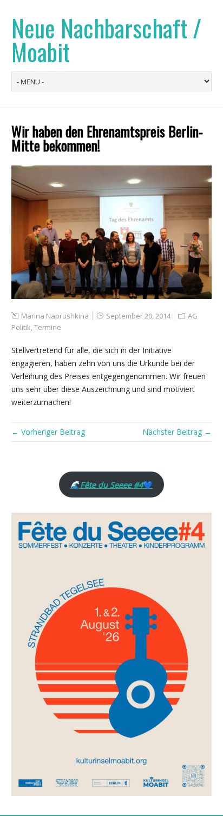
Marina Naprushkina (55, 316)
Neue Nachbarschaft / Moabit (106, 39)
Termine (47, 327)
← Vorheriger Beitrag (48, 432)
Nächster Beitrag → (177, 432)
